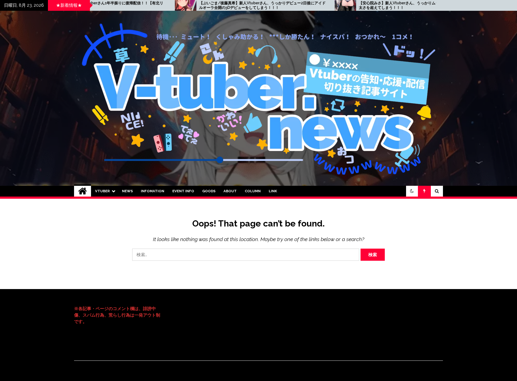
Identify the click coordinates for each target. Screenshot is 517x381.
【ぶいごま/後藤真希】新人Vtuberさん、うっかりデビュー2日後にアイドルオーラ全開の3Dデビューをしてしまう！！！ (202, 5)
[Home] (82, 191)
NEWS (127, 191)
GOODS (208, 191)
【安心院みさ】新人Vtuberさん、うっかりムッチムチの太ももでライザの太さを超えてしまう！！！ (361, 5)
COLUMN (253, 191)
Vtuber (102, 191)
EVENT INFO (183, 191)
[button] (412, 191)
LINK (273, 191)
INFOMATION (152, 191)
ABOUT (230, 191)
